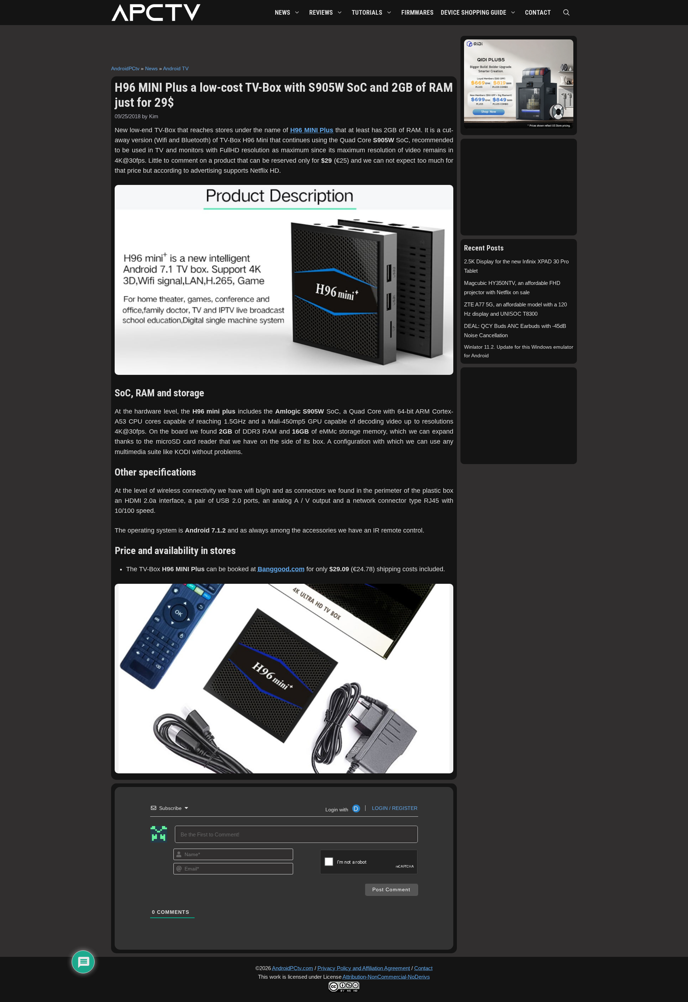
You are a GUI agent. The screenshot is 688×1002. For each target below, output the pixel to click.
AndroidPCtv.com (292, 968)
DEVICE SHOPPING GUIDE (473, 12)
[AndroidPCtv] (156, 12)
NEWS (282, 12)
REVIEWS (321, 12)
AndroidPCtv (125, 68)
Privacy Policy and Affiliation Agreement (363, 968)
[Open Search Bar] (566, 12)
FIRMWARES (417, 12)
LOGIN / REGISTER (394, 808)
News (151, 68)
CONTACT (538, 12)
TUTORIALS (367, 12)
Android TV (175, 68)
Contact (423, 968)
